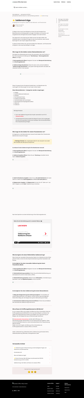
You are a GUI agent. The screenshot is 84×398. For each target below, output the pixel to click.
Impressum (67, 387)
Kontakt (57, 386)
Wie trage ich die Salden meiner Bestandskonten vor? (63, 21)
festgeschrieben (19, 116)
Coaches (57, 388)
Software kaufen (50, 393)
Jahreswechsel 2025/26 (25, 14)
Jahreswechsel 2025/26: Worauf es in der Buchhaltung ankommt (25, 15)
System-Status (50, 388)
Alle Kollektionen (15, 14)
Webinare (58, 391)
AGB (65, 392)
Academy (58, 393)
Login (48, 386)
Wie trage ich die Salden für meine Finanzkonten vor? (63, 25)
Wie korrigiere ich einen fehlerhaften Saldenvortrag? (63, 30)
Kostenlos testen (50, 391)
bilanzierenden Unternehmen (21, 319)
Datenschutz (67, 390)
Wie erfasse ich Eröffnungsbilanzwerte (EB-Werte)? (64, 35)
